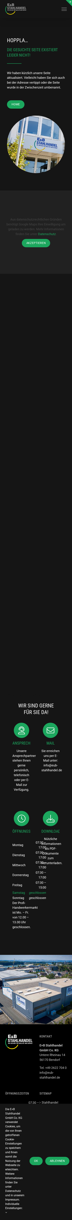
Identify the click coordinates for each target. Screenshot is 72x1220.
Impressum (12, 1199)
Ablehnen (57, 1161)
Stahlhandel (50, 1102)
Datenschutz (47, 234)
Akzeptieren (36, 243)
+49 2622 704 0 (56, 1068)
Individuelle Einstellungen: (14, 1206)
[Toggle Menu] (64, 9)
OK (36, 1161)
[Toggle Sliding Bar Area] (69, 3)
